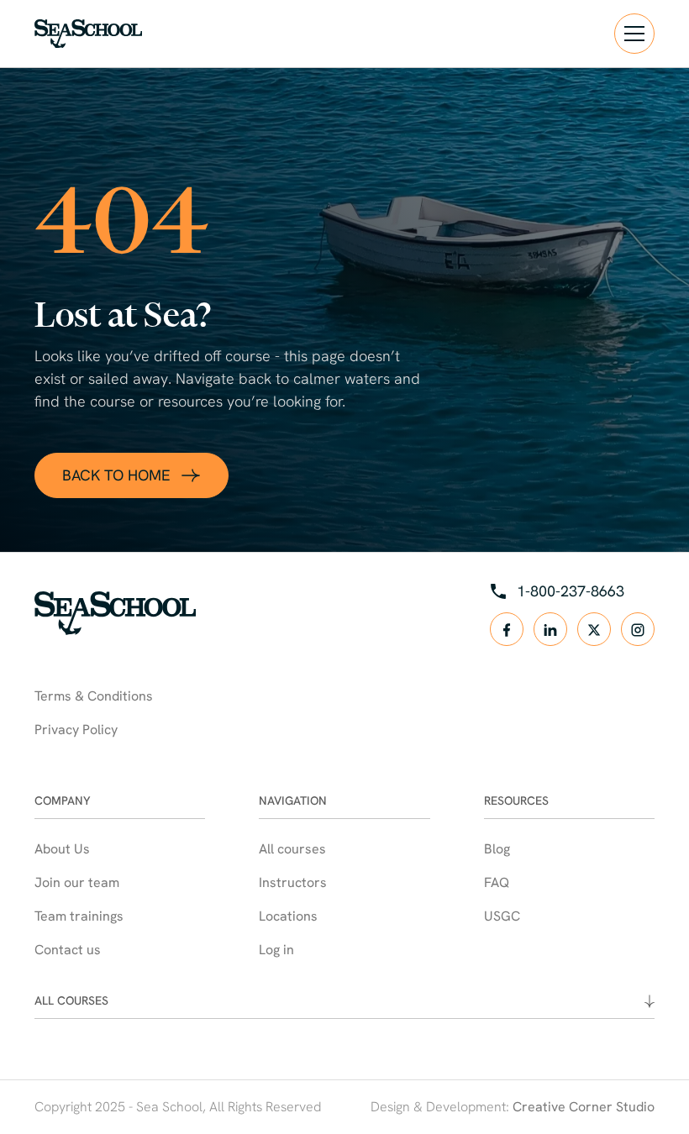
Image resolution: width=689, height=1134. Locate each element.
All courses (292, 849)
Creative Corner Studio (584, 1107)
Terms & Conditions (93, 696)
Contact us (67, 949)
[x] (594, 629)
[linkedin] (550, 629)
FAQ (496, 882)
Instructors (293, 882)
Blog (497, 849)
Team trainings (79, 916)
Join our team (76, 882)
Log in (276, 949)
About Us (62, 849)
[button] (634, 33)
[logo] (88, 34)
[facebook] (506, 629)
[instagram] (638, 629)
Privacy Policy (76, 729)
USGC (502, 916)
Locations (288, 916)
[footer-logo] (115, 613)
